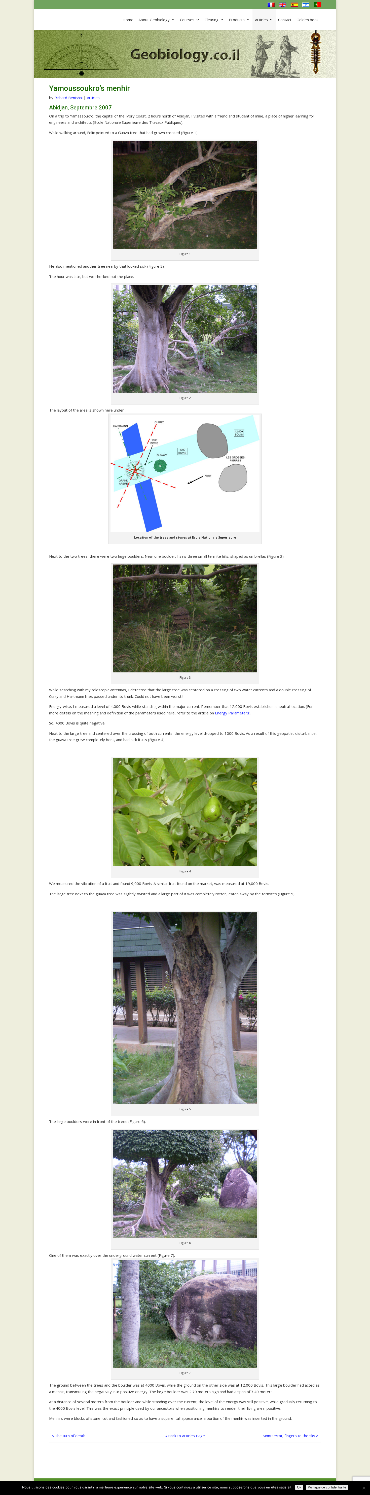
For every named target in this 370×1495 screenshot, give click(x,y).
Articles (261, 19)
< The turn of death (68, 1435)
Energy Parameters (232, 712)
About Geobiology (154, 19)
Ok (299, 1487)
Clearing (211, 19)
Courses (187, 19)
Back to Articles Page (186, 1435)
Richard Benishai (68, 97)
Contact (284, 19)
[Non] (363, 1487)
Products (237, 19)
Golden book (307, 19)
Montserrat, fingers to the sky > (290, 1435)
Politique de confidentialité (327, 1487)
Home (128, 19)
